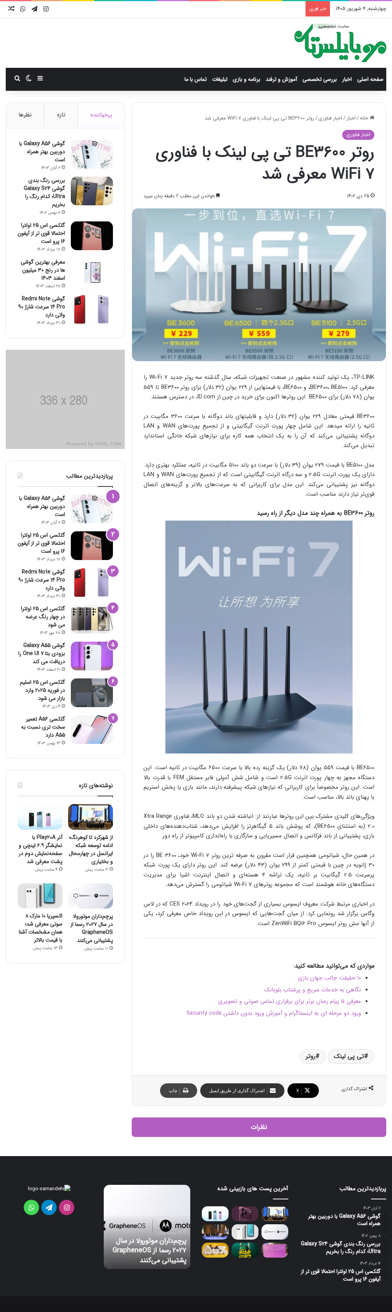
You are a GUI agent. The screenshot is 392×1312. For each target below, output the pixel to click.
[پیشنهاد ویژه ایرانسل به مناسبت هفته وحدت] (245, 1250)
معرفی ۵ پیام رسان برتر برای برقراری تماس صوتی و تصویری (289, 1001)
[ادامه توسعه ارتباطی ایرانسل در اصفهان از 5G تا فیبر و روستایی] (215, 1231)
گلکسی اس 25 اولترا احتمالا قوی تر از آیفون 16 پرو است (41, 233)
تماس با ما (196, 79)
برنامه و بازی (246, 79)
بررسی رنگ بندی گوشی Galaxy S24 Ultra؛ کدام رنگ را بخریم (44, 192)
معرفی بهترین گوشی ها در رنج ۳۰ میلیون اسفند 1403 (43, 270)
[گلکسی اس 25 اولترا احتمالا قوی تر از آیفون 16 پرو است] (92, 235)
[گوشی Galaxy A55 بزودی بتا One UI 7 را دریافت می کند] (92, 656)
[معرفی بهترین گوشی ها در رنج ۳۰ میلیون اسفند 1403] (92, 272)
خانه (365, 118)
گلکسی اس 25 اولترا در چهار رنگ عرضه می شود (43, 616)
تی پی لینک (349, 1056)
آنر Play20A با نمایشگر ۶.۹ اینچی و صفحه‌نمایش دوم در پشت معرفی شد (40, 849)
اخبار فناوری (330, 118)
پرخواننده (101, 115)
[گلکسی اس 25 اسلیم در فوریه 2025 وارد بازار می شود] (92, 692)
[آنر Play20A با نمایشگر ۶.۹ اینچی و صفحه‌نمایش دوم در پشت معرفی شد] (40, 816)
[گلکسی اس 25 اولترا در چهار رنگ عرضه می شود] (92, 619)
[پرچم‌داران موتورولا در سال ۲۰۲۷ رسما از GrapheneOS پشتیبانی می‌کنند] (90, 896)
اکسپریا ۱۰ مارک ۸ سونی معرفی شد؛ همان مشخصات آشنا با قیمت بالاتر (40, 928)
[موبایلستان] (340, 43)
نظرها (25, 115)
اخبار (347, 79)
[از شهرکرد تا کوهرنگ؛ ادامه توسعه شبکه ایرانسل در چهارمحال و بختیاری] (90, 816)
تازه (61, 115)
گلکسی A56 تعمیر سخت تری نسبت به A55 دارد (43, 727)
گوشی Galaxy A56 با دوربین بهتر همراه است (42, 151)
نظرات (259, 1127)
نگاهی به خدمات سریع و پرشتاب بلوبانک (312, 989)
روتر (310, 1056)
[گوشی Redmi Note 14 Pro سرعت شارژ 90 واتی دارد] (92, 309)
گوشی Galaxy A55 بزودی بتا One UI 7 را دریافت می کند (41, 653)
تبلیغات (219, 79)
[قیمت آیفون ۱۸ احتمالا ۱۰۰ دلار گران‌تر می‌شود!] (245, 1213)
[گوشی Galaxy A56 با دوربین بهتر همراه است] (92, 154)
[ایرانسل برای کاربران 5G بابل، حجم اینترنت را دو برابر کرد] (215, 1250)
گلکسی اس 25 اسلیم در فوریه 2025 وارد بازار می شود (42, 690)
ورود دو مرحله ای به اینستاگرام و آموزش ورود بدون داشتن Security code (273, 1013)
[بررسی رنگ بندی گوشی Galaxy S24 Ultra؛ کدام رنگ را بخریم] (92, 191)
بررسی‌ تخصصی (319, 79)
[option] (147, 1227)
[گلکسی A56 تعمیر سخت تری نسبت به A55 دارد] (92, 729)
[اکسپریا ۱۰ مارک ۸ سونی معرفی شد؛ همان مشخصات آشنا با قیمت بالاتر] (40, 896)
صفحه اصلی (370, 79)
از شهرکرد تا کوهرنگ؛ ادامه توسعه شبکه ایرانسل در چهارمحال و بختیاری (91, 849)
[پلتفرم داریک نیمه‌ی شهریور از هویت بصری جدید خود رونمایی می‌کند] (274, 1250)
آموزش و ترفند (281, 79)
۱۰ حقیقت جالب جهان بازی (329, 978)
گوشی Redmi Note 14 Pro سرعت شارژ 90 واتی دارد (41, 307)
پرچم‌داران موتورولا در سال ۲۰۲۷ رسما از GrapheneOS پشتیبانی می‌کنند (91, 928)
